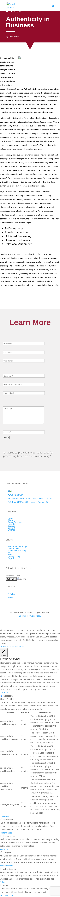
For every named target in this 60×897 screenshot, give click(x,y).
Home (11, 518)
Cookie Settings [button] (7, 646)
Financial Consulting (17, 550)
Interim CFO (13, 548)
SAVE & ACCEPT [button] (7, 895)
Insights (17, 11)
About (10, 520)
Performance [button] (6, 832)
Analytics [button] (4, 849)
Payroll (11, 558)
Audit (10, 554)
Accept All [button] (19, 646)
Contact (11, 528)
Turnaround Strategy (17, 546)
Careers (11, 526)
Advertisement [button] (6, 865)
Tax (9, 552)
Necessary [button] (4, 692)
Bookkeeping (14, 556)
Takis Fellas (14, 36)
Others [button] (3, 882)
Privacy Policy (35, 616)
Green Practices (15, 522)
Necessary (8, 695)
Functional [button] (4, 816)
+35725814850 (16, 494)
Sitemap (11, 529)
